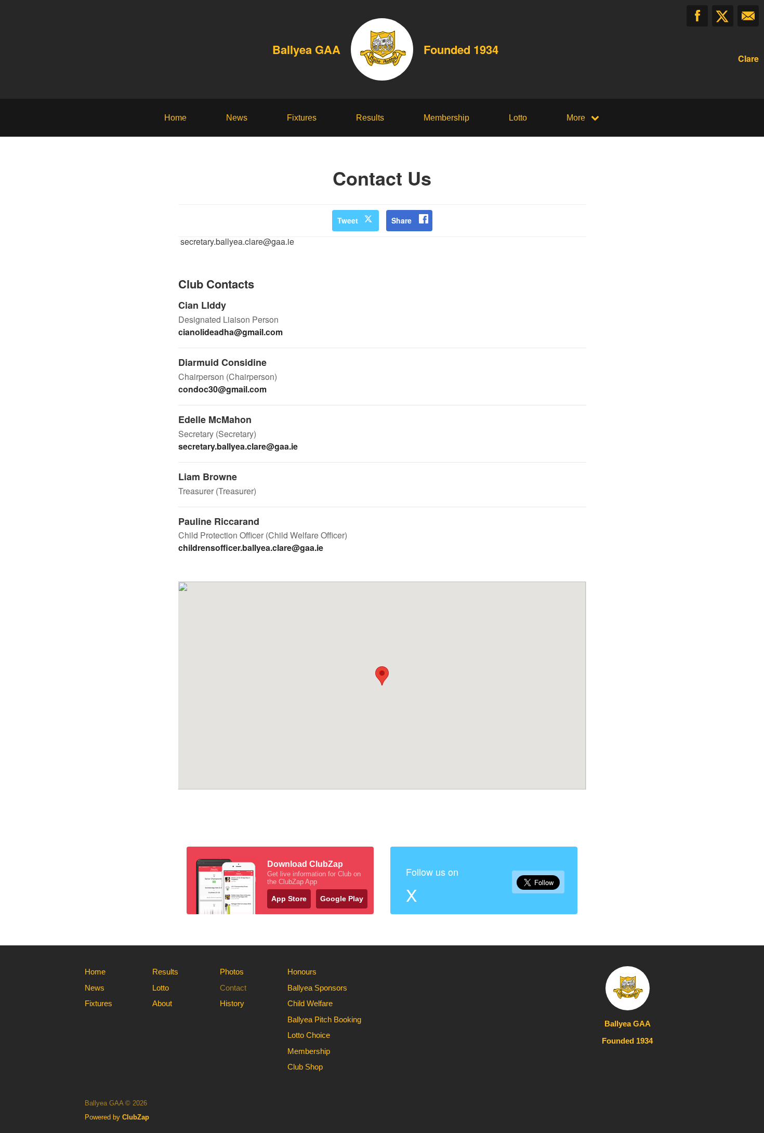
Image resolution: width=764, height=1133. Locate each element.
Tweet (347, 220)
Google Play (341, 898)
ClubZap (135, 1117)
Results (370, 117)
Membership (446, 117)
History (232, 1003)
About (162, 1003)
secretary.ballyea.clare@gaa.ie (238, 446)
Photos (232, 971)
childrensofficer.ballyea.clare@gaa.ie (250, 548)
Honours (302, 971)
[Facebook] (697, 16)
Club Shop (305, 1066)
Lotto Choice (308, 1035)
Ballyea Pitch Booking (324, 1019)
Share (401, 220)
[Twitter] (722, 16)
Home (175, 117)
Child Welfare (310, 1003)
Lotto (518, 117)
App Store (289, 898)
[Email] (748, 16)
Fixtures (302, 117)
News (236, 117)
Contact (233, 987)
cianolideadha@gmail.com (230, 332)
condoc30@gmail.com (222, 389)
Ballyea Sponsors (317, 987)
